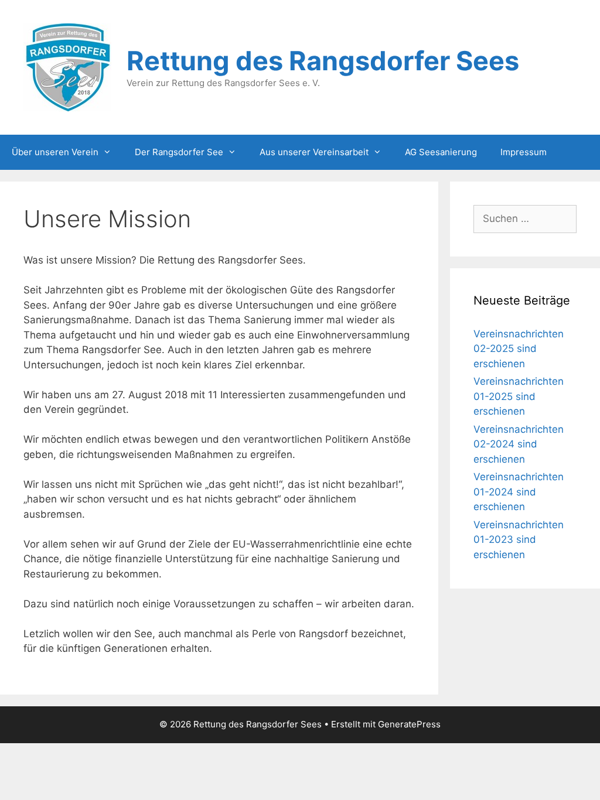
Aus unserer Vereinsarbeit (314, 152)
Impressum (523, 152)
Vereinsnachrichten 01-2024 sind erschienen (518, 491)
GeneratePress (409, 724)
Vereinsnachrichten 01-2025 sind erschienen (518, 396)
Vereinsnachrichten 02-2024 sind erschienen (518, 444)
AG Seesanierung (441, 152)
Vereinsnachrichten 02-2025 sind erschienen (518, 349)
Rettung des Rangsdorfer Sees (323, 61)
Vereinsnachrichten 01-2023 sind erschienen (518, 539)
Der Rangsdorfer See (179, 152)
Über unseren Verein (55, 152)
